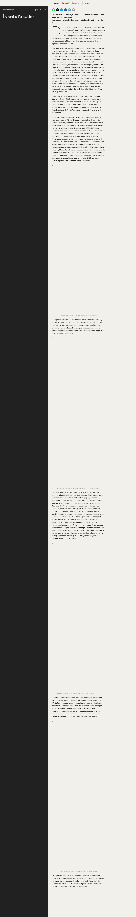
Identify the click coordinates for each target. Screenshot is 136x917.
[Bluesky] (61, 9)
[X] (57, 9)
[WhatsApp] (53, 9)
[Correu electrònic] (73, 9)
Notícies (56, 3)
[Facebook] (65, 9)
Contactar (76, 3)
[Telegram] (69, 9)
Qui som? (65, 3)
